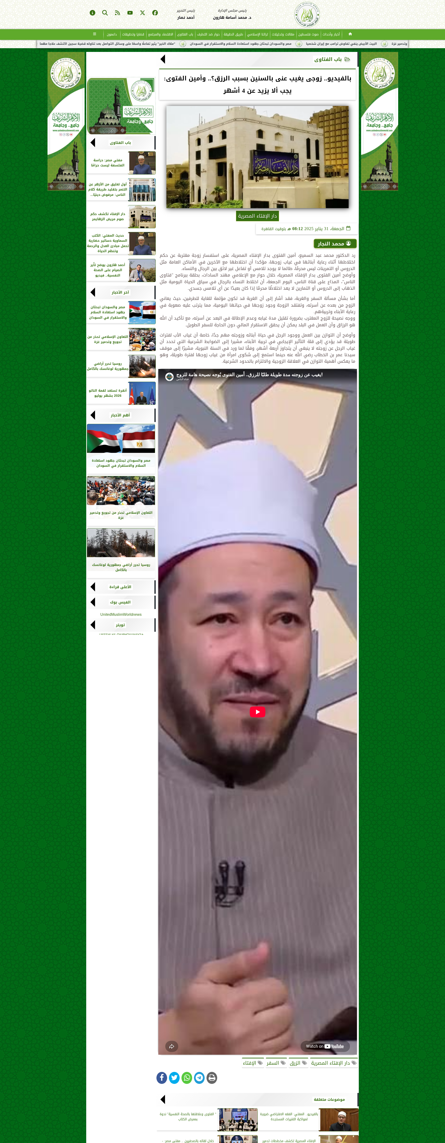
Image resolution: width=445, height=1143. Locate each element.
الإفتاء (250, 1063)
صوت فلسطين (308, 34)
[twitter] (142, 13)
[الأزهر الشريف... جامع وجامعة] (121, 106)
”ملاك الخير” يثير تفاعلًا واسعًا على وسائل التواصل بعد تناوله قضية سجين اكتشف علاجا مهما (218, 44)
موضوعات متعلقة (329, 1100)
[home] (350, 34)
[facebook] (155, 13)
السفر (274, 1063)
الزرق (296, 1063)
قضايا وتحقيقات (133, 34)
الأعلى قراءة (120, 587)
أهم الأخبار (120, 415)
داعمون (112, 34)
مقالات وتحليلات (283, 34)
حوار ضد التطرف (208, 34)
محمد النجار (331, 243)
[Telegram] (199, 1078)
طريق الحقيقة (233, 34)
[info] (92, 13)
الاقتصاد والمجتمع (160, 34)
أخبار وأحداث (331, 34)
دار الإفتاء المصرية (331, 1063)
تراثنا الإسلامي (257, 34)
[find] (105, 13)
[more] (94, 34)
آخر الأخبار (120, 292)
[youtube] (130, 13)
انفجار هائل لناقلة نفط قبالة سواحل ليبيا (107, 44)
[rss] (117, 13)
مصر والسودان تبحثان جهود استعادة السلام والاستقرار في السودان (352, 44)
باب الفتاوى (185, 34)
